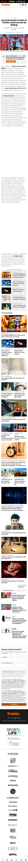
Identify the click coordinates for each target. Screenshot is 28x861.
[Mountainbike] (4, 1)
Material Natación (14, 629)
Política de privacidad (11, 720)
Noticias (14, 18)
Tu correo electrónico (7, 663)
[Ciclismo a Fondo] (12, 815)
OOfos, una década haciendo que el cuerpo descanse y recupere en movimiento (19, 621)
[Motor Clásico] (13, 771)
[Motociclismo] (12, 785)
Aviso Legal (16, 680)
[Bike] (13, 820)
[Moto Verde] (13, 781)
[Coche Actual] (13, 760)
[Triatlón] (12, 802)
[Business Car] (13, 766)
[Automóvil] (13, 776)
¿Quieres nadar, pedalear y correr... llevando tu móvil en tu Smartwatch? (19, 609)
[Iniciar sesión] (23, 5)
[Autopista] (13, 754)
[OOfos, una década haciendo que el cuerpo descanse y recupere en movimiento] (6, 619)
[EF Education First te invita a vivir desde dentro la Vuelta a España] (6, 595)
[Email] (25, 860)
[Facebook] (2, 860)
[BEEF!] (13, 843)
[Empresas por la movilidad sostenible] (14, 743)
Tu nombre (4, 657)
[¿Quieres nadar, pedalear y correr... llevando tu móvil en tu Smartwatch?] (6, 607)
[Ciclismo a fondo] (11, 1)
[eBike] (13, 837)
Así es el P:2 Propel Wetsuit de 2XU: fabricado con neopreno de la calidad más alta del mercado (19, 634)
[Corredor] (12, 798)
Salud (13, 616)
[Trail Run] (13, 806)
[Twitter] (7, 860)
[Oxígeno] (13, 825)
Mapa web (24, 720)
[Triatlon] (5, 5)
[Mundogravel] (13, 854)
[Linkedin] (11, 860)
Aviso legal (18, 720)
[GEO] (13, 848)
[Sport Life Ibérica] (14, 732)
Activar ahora (10, 61)
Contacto (4, 720)
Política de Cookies (12, 681)
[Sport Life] (13, 791)
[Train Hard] (13, 830)
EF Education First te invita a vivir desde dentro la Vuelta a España (18, 597)
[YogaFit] (13, 810)
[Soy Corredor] (21, 1)
